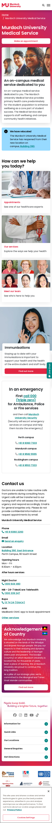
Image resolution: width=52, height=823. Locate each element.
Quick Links (10, 732)
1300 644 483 (12, 584)
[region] (26, 805)
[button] (43, 5)
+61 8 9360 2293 (14, 532)
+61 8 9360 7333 (27, 443)
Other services (10, 617)
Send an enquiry (14, 541)
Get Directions (12, 756)
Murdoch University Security (27, 416)
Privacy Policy (14, 809)
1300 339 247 (12, 593)
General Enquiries (13, 748)
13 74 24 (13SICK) (15, 602)
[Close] (48, 791)
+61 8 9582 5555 (27, 454)
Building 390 (27, 146)
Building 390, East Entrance (17, 550)
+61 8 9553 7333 (27, 465)
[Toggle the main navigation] (48, 5)
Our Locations (11, 740)
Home (5, 14)
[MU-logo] (11, 5)
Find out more (26, 371)
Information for (12, 723)
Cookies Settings (26, 817)
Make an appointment (26, 41)
